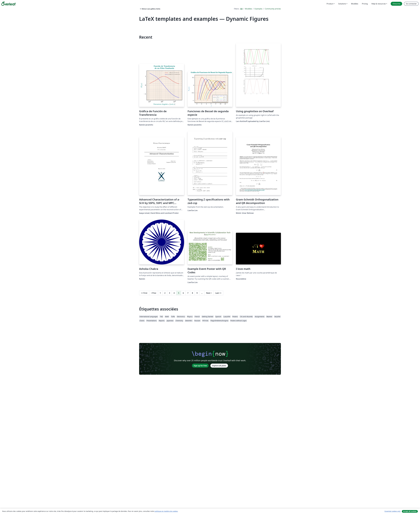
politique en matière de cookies (166, 511)
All (241, 9)
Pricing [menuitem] (365, 4)
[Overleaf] (8, 3)
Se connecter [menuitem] (411, 4)
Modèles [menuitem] (354, 4)
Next (209, 293)
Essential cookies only (392, 511)
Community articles (273, 9)
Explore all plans (219, 365)
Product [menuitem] (330, 4)
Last (218, 293)
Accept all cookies (409, 511)
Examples (258, 9)
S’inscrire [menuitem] (396, 4)
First (144, 293)
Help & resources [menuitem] (378, 4)
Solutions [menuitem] (342, 4)
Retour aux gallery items (150, 9)
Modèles (248, 9)
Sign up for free (200, 365)
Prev (153, 293)
